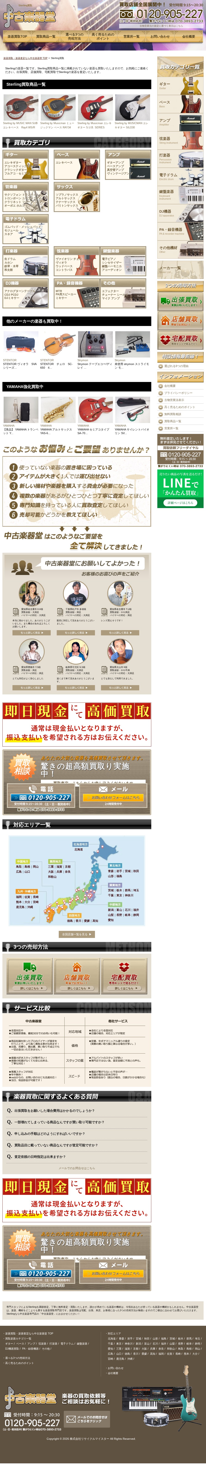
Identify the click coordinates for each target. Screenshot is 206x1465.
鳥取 (180, 1348)
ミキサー (61, 298)
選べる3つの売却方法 (17, 1358)
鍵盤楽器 (166, 195)
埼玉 (197, 1338)
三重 (119, 1348)
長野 (180, 1343)
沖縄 (130, 1358)
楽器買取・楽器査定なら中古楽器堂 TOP (25, 58)
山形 (155, 1338)
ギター (164, 86)
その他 (46, 1348)
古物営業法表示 (174, 400)
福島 (163, 1338)
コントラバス (64, 269)
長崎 (178, 1353)
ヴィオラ (61, 262)
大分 (195, 1353)
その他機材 (168, 250)
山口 (119, 1353)
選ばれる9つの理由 (176, 366)
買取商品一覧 (172, 421)
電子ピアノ (109, 259)
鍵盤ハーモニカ (112, 266)
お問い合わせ (116, 1368)
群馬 (189, 1338)
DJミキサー (11, 298)
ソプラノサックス (67, 194)
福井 (163, 1343)
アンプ (115, 298)
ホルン (20, 205)
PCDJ (14, 294)
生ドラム (10, 259)
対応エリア (114, 1333)
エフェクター (110, 291)
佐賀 (169, 1353)
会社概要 (170, 385)
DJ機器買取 (12, 1348)
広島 (110, 1353)
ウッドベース (64, 266)
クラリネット (12, 202)
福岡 (161, 1353)
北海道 (112, 1338)
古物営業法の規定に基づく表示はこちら (161, 25)
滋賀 (127, 1348)
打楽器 (165, 158)
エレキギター (12, 162)
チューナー (109, 294)
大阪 (144, 1348)
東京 (119, 1343)
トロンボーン (12, 198)
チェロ (77, 259)
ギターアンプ (115, 162)
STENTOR (9, 360)
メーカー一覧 (170, 270)
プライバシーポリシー (178, 392)
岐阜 (189, 1343)
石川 (155, 1343)
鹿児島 (120, 1358)
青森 (121, 1338)
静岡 (197, 1343)
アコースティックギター (19, 166)
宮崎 (110, 1358)
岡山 (197, 1348)
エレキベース (64, 162)
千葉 (110, 1343)
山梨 (172, 1343)
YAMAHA (8, 425)
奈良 (161, 1348)
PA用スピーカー (66, 294)
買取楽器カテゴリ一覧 (18, 1338)
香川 (135, 1353)
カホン (8, 262)
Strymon (82, 360)
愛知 (110, 1348)
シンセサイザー (112, 262)
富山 (146, 1343)
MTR (59, 291)
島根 (189, 1348)
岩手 (130, 1338)
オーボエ (10, 205)
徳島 (127, 1353)
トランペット (30, 194)
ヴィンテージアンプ (119, 173)
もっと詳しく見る (31, 632)
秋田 (146, 1338)
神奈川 (129, 1343)
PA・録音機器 (171, 231)
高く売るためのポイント (179, 407)
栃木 (180, 1338)
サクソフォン (12, 194)
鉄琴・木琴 (11, 266)
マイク (106, 298)
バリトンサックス (67, 205)
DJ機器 (166, 213)
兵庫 (152, 1348)
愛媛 (144, 1353)
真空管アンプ (115, 169)
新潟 (138, 1343)
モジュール (11, 230)
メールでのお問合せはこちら (77, 1168)
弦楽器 (168, 140)
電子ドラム (168, 177)
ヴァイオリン (64, 259)
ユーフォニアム (32, 198)
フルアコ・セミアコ (17, 173)
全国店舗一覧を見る (75, 934)
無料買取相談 (172, 414)
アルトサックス (65, 198)
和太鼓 (8, 269)
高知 (152, 1353)
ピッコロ (31, 205)
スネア (8, 234)
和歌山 (171, 1348)
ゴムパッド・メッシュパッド (22, 226)
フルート (27, 202)
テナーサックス (65, 202)
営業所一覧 (171, 428)
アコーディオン (112, 269)
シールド (122, 294)
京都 (135, 1348)
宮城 (138, 1338)
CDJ (7, 294)
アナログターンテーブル (19, 291)
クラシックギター (15, 169)
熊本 (186, 1353)
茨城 (172, 1338)
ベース (164, 104)
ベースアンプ (115, 166)
